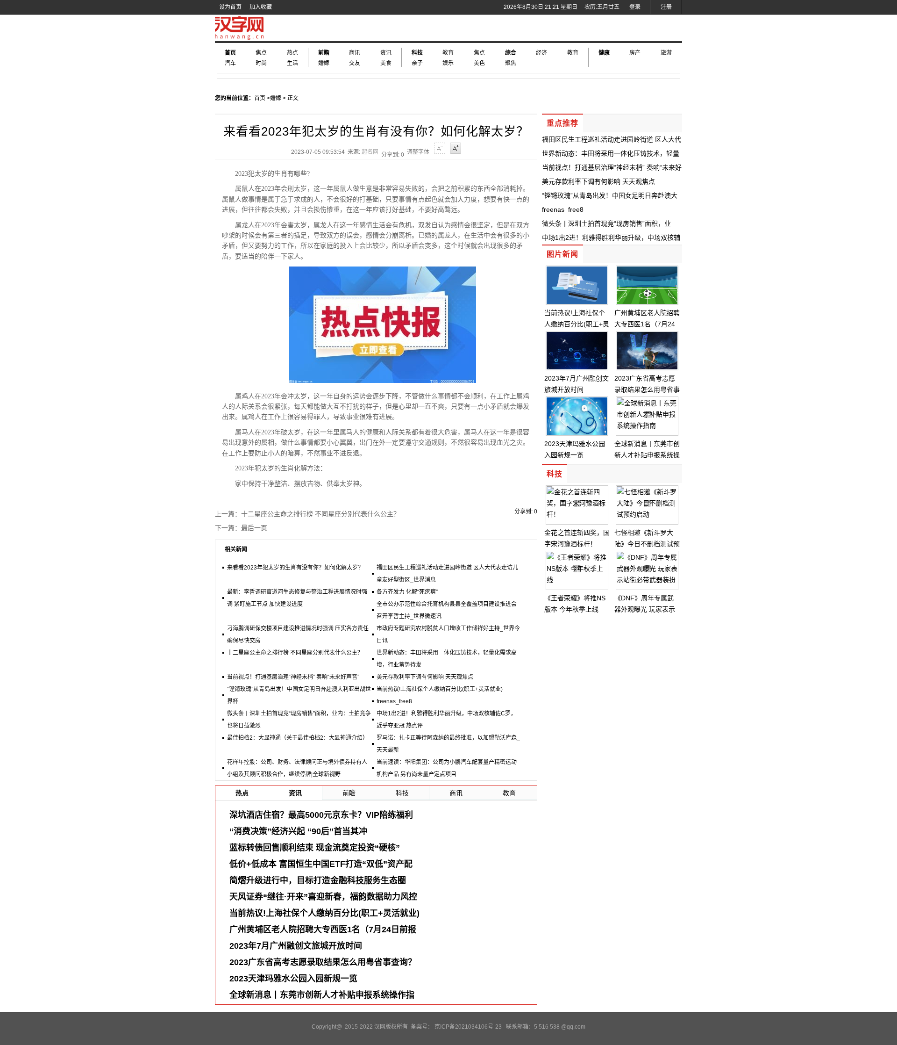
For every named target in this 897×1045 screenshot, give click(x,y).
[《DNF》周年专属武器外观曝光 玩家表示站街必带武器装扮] (647, 580)
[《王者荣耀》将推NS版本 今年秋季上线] (577, 580)
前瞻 (323, 53)
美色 (479, 63)
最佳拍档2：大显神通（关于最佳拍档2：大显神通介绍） (297, 738)
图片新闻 (562, 254)
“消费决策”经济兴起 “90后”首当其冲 (298, 831)
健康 (604, 53)
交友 (354, 63)
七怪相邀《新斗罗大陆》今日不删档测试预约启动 (647, 544)
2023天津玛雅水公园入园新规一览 (293, 978)
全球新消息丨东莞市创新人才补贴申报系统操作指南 (647, 455)
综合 (510, 53)
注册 (666, 7)
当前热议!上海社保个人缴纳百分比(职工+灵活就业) (440, 689)
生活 (292, 63)
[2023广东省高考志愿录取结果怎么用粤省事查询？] (647, 367)
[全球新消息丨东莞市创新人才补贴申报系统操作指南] (647, 425)
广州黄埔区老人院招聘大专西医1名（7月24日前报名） (647, 324)
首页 (230, 53)
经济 (541, 53)
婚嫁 (323, 63)
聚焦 (510, 63)
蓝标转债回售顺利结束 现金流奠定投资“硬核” (314, 847)
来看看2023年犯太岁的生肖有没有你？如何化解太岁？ (295, 567)
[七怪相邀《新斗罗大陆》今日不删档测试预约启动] (647, 514)
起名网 (370, 152)
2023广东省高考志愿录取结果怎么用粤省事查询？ (322, 962)
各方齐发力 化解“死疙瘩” (407, 592)
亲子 (417, 63)
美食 (386, 63)
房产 (635, 53)
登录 (635, 7)
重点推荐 (562, 123)
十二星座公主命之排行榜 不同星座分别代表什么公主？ (320, 514)
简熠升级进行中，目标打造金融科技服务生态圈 (317, 880)
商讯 (354, 53)
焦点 (261, 53)
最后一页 (254, 528)
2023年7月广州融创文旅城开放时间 (295, 946)
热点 (292, 53)
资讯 (386, 53)
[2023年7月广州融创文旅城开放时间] (577, 367)
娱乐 (448, 63)
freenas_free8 (394, 701)
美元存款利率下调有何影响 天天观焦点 (425, 677)
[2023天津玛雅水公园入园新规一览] (577, 432)
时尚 (261, 63)
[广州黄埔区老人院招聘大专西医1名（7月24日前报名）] (647, 301)
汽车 (230, 63)
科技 (417, 53)
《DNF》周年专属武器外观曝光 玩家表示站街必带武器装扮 (644, 609)
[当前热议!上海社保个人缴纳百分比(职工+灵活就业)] (577, 301)
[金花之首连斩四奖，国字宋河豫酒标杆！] (577, 514)
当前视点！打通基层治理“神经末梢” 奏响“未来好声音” (293, 677)
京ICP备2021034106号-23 (468, 1026)
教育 (448, 53)
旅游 (666, 53)
